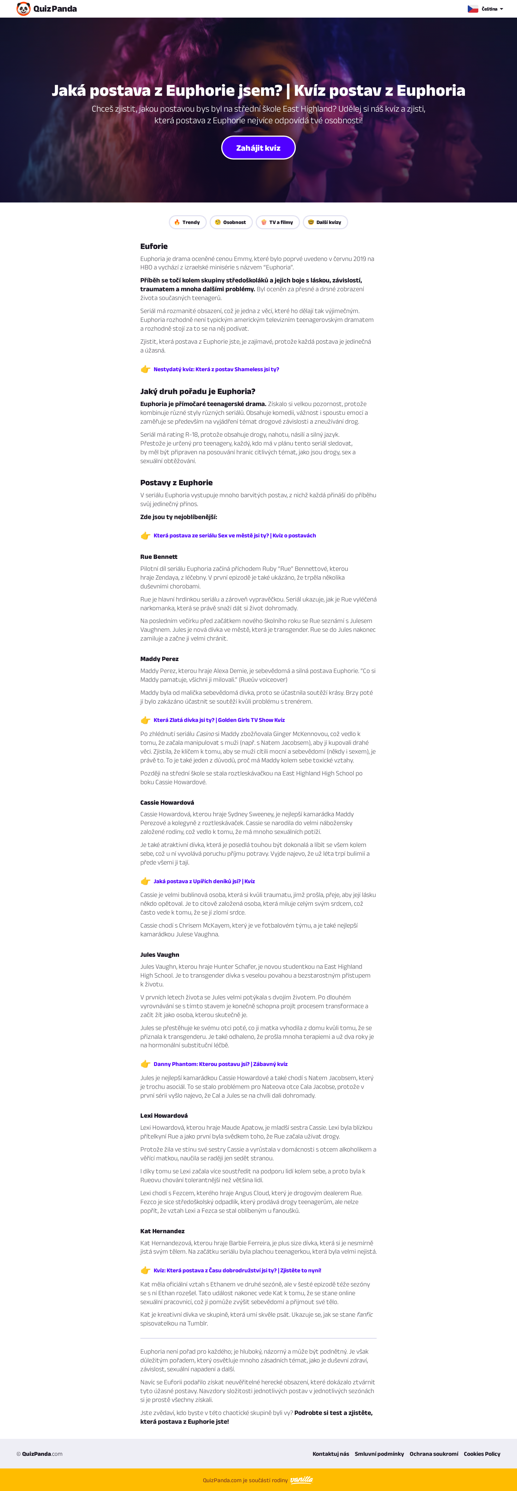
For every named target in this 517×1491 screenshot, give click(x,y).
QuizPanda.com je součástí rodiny (246, 1480)
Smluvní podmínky (379, 1454)
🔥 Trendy (187, 222)
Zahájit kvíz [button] (258, 147)
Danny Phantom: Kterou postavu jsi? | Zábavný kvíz (221, 1064)
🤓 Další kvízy (324, 222)
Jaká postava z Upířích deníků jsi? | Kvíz (204, 881)
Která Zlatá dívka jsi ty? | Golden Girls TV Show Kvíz (219, 720)
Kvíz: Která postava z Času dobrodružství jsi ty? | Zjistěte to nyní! (237, 1270)
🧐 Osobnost (230, 222)
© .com (40, 1454)
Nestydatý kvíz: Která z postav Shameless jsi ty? (216, 369)
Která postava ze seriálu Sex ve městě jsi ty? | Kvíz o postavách (235, 535)
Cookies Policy (482, 1454)
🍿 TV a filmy (277, 222)
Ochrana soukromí (434, 1454)
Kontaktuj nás (331, 1454)
